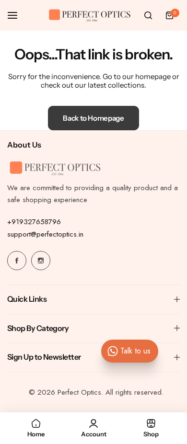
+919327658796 (34, 221)
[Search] (148, 15)
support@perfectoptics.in (45, 234)
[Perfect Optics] (90, 15)
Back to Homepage (93, 118)
